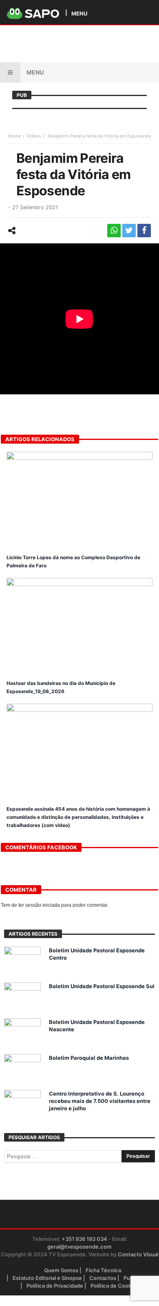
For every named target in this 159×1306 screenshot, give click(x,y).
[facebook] (144, 230)
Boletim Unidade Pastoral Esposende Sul (102, 986)
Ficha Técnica (103, 1270)
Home (14, 136)
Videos (33, 136)
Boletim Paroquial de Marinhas (89, 1057)
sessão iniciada (42, 905)
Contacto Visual (138, 1254)
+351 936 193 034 (84, 1239)
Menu (35, 72)
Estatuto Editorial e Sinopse (47, 1278)
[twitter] (129, 230)
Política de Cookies (115, 1285)
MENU (79, 13)
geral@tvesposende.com (79, 1246)
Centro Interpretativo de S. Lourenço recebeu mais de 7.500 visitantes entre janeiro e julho (99, 1100)
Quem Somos (61, 1270)
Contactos (102, 1278)
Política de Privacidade (54, 1285)
